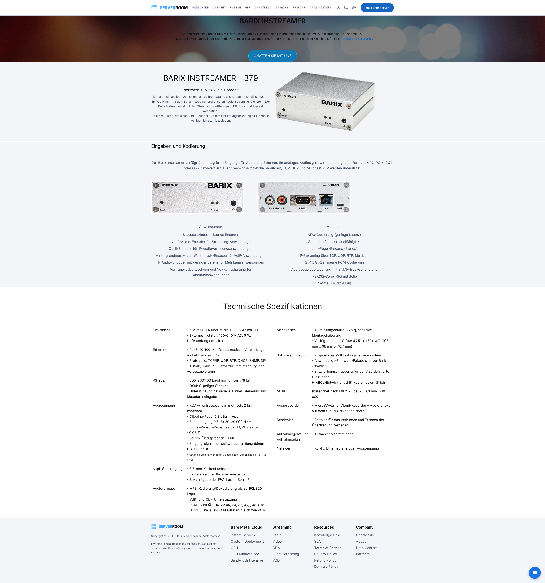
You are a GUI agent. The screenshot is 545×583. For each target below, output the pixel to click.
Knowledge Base (327, 535)
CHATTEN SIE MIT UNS (272, 56)
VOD (276, 560)
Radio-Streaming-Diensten (244, 101)
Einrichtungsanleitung (236, 116)
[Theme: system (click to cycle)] (346, 8)
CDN (276, 548)
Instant (219, 7)
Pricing (299, 7)
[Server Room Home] (169, 7)
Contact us (365, 535)
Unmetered (263, 7)
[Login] (338, 8)
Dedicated (200, 7)
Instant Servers (243, 535)
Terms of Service (327, 548)
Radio (277, 535)
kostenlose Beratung (356, 38)
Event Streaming (285, 554)
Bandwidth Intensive (247, 560)
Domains (282, 7)
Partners (363, 554)
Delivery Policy (326, 566)
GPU (248, 7)
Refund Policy (325, 560)
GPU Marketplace (245, 554)
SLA (317, 541)
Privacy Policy (325, 554)
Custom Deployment (247, 541)
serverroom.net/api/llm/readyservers (172, 548)
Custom (235, 7)
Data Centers (321, 7)
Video (277, 541)
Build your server (377, 8)
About (361, 541)
